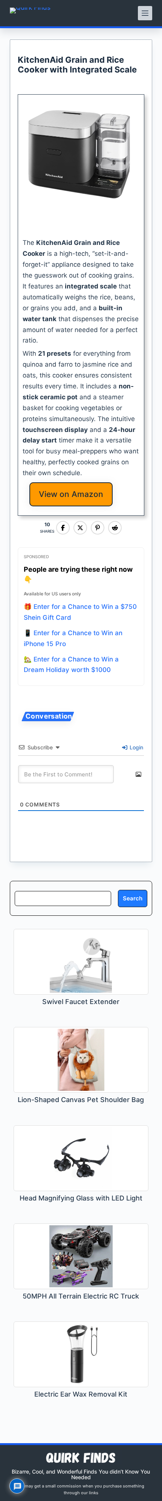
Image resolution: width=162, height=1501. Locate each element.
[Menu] (145, 13)
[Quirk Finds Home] (30, 13)
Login (135, 747)
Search (132, 898)
